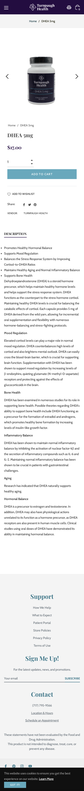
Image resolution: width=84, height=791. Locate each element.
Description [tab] (15, 234)
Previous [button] (7, 76)
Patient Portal (42, 623)
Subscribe (72, 678)
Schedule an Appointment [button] (42, 720)
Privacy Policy (42, 638)
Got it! (15, 784)
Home (33, 21)
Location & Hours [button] (42, 713)
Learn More (46, 779)
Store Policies (42, 630)
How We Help (42, 608)
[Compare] (70, 7)
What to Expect (42, 615)
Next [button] (77, 76)
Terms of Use (42, 645)
